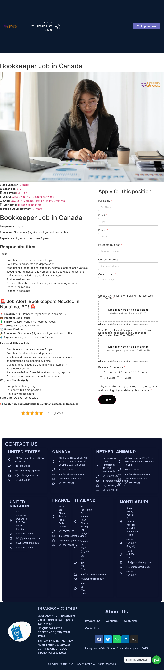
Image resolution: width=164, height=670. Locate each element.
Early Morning (24, 200)
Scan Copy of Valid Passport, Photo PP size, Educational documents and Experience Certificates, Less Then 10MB (125, 333)
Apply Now (130, 621)
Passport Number (110, 244)
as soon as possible (29, 204)
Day (12, 200)
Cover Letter (107, 274)
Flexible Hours (43, 200)
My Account (92, 621)
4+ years (126, 377)
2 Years (37, 208)
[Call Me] (57, 26)
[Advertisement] (98, 26)
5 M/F (20, 188)
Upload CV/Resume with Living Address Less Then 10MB (125, 296)
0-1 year (109, 372)
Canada (24, 184)
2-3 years (141, 372)
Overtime (59, 200)
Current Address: (109, 259)
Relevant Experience (111, 367)
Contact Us (92, 628)
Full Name (105, 200)
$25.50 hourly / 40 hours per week (33, 196)
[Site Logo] (10, 29)
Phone (103, 230)
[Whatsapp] (117, 639)
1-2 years (124, 372)
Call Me (48, 22)
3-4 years (109, 377)
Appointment (149, 26)
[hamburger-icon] (157, 26)
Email (102, 215)
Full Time (21, 192)
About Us (112, 621)
